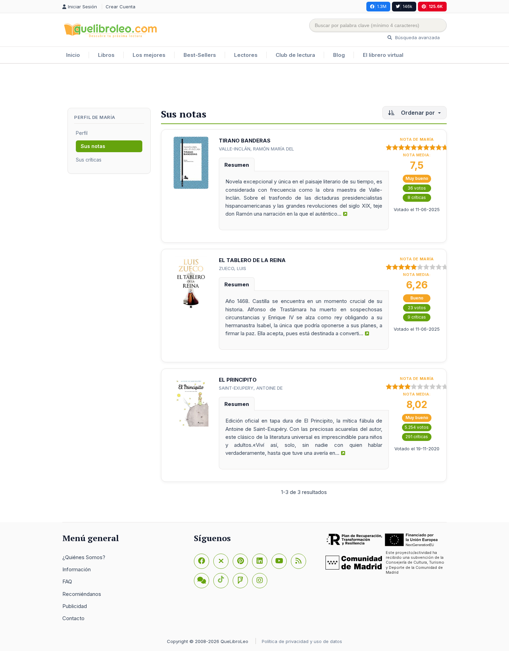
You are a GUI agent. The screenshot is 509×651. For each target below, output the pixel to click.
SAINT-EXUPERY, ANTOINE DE (251, 388)
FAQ (67, 581)
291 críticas (416, 436)
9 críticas (417, 317)
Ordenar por (418, 112)
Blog (339, 55)
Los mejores (149, 55)
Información (76, 569)
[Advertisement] (254, 86)
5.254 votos (417, 427)
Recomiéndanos (81, 594)
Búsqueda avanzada (417, 37)
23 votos (417, 307)
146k (407, 6)
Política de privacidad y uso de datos (302, 641)
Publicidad (74, 606)
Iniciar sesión (83, 6)
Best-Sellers (200, 55)
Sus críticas (88, 160)
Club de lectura (295, 55)
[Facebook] (201, 561)
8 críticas (417, 197)
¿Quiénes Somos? (83, 557)
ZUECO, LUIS (232, 268)
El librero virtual (383, 55)
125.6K (436, 6)
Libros (106, 55)
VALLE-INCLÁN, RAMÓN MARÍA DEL (256, 148)
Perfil (82, 133)
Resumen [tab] (236, 165)
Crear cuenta (120, 6)
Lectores (246, 55)
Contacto (73, 618)
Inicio (73, 55)
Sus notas (93, 146)
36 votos (417, 188)
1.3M (381, 6)
